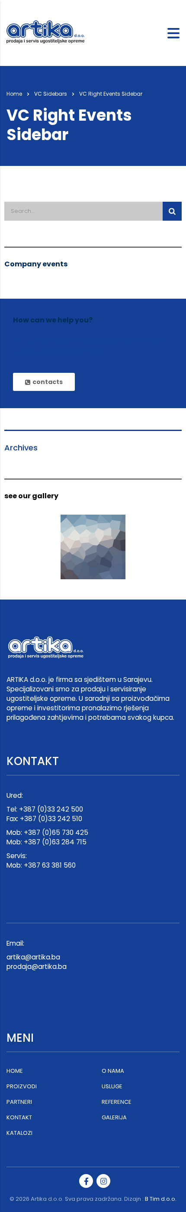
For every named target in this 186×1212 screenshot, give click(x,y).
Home (14, 93)
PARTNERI (19, 1102)
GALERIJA (114, 1117)
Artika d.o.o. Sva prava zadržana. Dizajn (86, 1199)
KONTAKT (19, 1117)
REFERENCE (116, 1102)
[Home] (49, 33)
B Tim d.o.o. (160, 1199)
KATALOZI (19, 1133)
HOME (14, 1071)
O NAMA (113, 1071)
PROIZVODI (21, 1086)
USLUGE (112, 1086)
